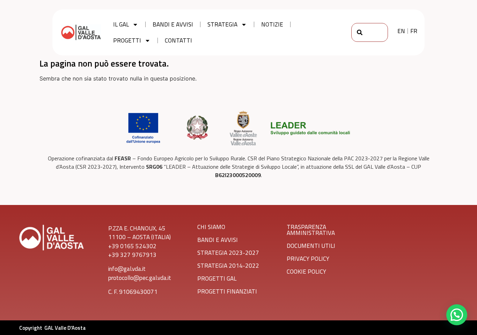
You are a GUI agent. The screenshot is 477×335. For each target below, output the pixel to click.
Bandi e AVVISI (217, 239)
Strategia (222, 24)
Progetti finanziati (227, 291)
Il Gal (121, 24)
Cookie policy (306, 271)
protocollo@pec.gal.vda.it (139, 277)
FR (413, 31)
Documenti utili (311, 245)
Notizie (272, 24)
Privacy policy (308, 258)
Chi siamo (211, 226)
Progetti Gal (216, 278)
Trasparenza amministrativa (311, 229)
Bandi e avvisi (173, 24)
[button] (456, 314)
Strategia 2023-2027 (228, 252)
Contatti (178, 40)
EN (401, 31)
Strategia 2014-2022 (228, 265)
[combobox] (369, 32)
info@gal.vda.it (127, 268)
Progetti (127, 40)
